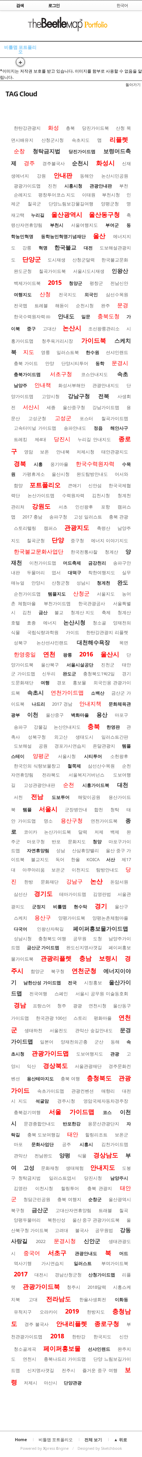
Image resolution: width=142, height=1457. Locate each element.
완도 (122, 582)
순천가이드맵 (27, 594)
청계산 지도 (82, 612)
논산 (96, 881)
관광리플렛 (56, 958)
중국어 (31, 1253)
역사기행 (23, 1263)
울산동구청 (104, 214)
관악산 (20, 1156)
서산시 (31, 407)
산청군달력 (83, 260)
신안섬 (95, 485)
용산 (102, 714)
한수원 (92, 352)
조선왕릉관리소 (104, 328)
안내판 (63, 175)
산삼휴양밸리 (85, 850)
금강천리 (97, 563)
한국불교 (65, 247)
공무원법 (104, 1230)
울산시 (110, 654)
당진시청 (93, 1178)
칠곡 (123, 1210)
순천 (68, 785)
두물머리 (36, 572)
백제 (114, 832)
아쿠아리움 (33, 870)
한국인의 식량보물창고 (37, 766)
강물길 (40, 727)
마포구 (121, 715)
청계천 (103, 583)
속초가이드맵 (50, 1091)
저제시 (30, 1383)
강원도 (41, 506)
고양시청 (51, 396)
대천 (122, 785)
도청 (97, 938)
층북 (70, 128)
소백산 (97, 693)
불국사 (82, 1230)
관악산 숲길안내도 (94, 1030)
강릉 (26, 248)
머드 (123, 1253)
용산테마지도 (40, 1078)
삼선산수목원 (101, 766)
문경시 (120, 363)
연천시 (29, 1359)
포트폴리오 (45, 485)
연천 (49, 654)
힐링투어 (70, 1188)
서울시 (48, 809)
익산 (31, 1066)
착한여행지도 (101, 572)
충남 (85, 958)
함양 (18, 485)
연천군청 (84, 970)
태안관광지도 (114, 452)
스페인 (61, 993)
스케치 (20, 918)
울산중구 (55, 715)
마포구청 (36, 841)
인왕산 (120, 271)
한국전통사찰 (84, 552)
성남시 (83, 583)
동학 (99, 363)
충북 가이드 (26, 363)
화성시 (105, 163)
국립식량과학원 (43, 632)
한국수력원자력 (95, 464)
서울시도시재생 (88, 271)
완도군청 (23, 271)
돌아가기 (133, 84)
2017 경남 (62, 704)
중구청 (77, 540)
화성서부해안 (71, 385)
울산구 (121, 906)
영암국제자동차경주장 (105, 1101)
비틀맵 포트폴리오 (20, 49)
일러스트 (83, 1263)
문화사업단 (42, 1144)
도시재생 (56, 260)
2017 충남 (32, 517)
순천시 (80, 163)
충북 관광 (118, 517)
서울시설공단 (80, 665)
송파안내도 (75, 428)
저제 (98, 832)
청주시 (73, 1287)
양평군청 (110, 204)
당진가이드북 (95, 128)
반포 (56, 841)
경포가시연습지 (70, 746)
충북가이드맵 (27, 374)
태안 (72, 1134)
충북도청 (109, 316)
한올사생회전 (92, 1299)
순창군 (95, 1199)
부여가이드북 (114, 1263)
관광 (114, 1054)
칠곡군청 (36, 540)
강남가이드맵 (105, 407)
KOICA (93, 859)
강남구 (74, 881)
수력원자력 (73, 495)
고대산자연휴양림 (73, 1210)
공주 (66, 1144)
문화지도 (77, 841)
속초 (122, 374)
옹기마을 (59, 464)
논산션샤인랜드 (52, 643)
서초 (63, 507)
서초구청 (61, 374)
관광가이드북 (41, 1286)
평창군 (96, 283)
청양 (97, 841)
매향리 (108, 1091)
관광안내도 (86, 1253)
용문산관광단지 (103, 1124)
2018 (57, 1336)
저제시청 (85, 452)
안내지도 (102, 1167)
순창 (19, 151)
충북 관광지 (99, 1188)
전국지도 (68, 294)
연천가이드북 (104, 821)
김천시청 (101, 495)
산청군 (81, 593)
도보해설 (23, 746)
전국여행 (38, 993)
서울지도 (106, 594)
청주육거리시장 (57, 341)
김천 (26, 612)
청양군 (75, 283)
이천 (32, 714)
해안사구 (119, 428)
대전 (88, 248)
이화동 (121, 1299)
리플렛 (119, 139)
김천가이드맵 (114, 1144)
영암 (28, 452)
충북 (94, 726)
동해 (115, 1042)
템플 (27, 809)
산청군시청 (52, 140)
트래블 (105, 1210)
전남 (37, 796)
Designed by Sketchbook (100, 1448)
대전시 (41, 1275)
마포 (18, 1144)
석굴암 (42, 1101)
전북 (103, 396)
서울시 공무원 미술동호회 (101, 993)
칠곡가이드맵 (114, 418)
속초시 (35, 692)
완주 (105, 305)
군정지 (38, 906)
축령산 (103, 528)
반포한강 (72, 1124)
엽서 (56, 572)
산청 (45, 294)
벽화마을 (80, 715)
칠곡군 (34, 204)
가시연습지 (52, 1263)
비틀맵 (60, 906)
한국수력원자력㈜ (32, 316)
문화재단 (50, 882)
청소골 (99, 623)
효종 (31, 623)
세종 (51, 407)
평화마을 (103, 1018)
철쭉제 (74, 766)
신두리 (48, 674)
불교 (58, 612)
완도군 (69, 674)
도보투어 (61, 797)
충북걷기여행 (27, 1112)
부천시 (56, 225)
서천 (18, 797)
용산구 (42, 917)
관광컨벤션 (82, 1091)
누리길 (37, 215)
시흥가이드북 (95, 785)
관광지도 (76, 527)
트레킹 (20, 439)
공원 (43, 746)
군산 (98, 1042)
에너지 (50, 623)
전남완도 (43, 1156)
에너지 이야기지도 (109, 540)
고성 (28, 1167)
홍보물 (79, 682)
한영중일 (25, 654)
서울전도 (59, 1030)
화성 (53, 127)
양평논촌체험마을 (110, 918)
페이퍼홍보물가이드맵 (100, 928)
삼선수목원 (117, 294)
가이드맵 (82, 1111)
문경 (122, 305)
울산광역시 (66, 214)
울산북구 (50, 665)
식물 (82, 1156)
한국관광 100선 (51, 1018)
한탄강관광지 (27, 128)
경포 (61, 682)
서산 (110, 859)
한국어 (122, 5)
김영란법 (102, 894)
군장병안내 (76, 809)
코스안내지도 (94, 374)
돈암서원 (119, 882)
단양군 (31, 259)
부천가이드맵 (57, 603)
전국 (72, 982)
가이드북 (93, 340)
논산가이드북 (57, 832)
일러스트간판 (114, 737)
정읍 (98, 428)
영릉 (45, 352)
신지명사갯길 (40, 1370)
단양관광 (73, 1383)
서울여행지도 (84, 225)
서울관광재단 (88, 1066)
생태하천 (33, 1030)
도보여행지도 (89, 1054)
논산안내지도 (67, 727)
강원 (41, 176)
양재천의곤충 (74, 1042)
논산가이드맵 (41, 495)
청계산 (111, 552)
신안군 (92, 1241)
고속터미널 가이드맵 (35, 428)
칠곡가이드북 (52, 271)
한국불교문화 (114, 260)
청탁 (114, 809)
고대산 (49, 328)
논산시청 (74, 622)
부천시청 (111, 195)
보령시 (108, 958)
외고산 (61, 737)
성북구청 (37, 737)
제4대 (40, 439)
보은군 (58, 870)
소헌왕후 (119, 756)
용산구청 (72, 820)
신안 (123, 1336)
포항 (105, 507)
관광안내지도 (105, 385)
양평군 (41, 756)
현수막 (80, 906)
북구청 (57, 971)
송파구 (20, 727)
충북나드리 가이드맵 (65, 1359)
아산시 (50, 1383)
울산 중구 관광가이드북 (96, 1220)
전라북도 (51, 775)
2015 (55, 282)
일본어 (46, 1042)
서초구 (57, 1253)
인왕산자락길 (50, 929)
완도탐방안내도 (92, 474)
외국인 (91, 294)
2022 (40, 1241)
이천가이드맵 (42, 563)
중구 (31, 328)
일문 (85, 316)
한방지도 (96, 1312)
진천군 (107, 665)
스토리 (80, 1018)
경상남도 (105, 1155)
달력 (82, 832)
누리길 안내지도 (94, 439)
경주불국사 (53, 163)
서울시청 (67, 756)
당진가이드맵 (82, 151)
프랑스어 (42, 1006)
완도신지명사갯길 (84, 947)
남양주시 (119, 1178)
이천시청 (44, 1188)
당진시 (62, 439)
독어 (59, 859)
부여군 (112, 225)
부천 (123, 186)
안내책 (42, 385)
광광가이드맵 (27, 186)
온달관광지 (104, 746)
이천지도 (81, 870)
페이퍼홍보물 (62, 1348)
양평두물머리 (27, 1220)
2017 (21, 1274)
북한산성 (56, 1220)
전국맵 (20, 305)
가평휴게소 (33, 474)
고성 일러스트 (88, 517)
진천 (52, 186)
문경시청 (65, 1241)
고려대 (61, 1230)
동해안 (86, 176)
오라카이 (49, 1312)
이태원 (88, 195)
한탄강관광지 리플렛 (107, 632)
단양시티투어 (74, 363)
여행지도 (23, 294)
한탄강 (78, 1336)
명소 (48, 821)
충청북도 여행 (52, 938)
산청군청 (61, 583)
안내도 (66, 316)
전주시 (68, 1370)
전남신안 (119, 283)
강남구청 (79, 396)
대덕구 (74, 572)
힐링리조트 (96, 1135)
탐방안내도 (107, 870)
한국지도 (102, 1336)
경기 (101, 906)
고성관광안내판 (39, 785)
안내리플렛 (71, 1323)
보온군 (121, 1135)
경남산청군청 (68, 1275)
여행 (45, 682)
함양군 (37, 971)
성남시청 (23, 938)
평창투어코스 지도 (56, 195)
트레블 (41, 305)
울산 (99, 236)
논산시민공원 (114, 176)
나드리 (38, 704)
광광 (77, 1006)
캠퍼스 (50, 528)
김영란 (20, 1188)
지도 (28, 352)
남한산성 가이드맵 (42, 982)
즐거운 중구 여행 (100, 1370)
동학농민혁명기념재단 (63, 236)
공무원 (80, 938)
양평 (64, 1155)
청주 (61, 1006)
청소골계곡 (25, 1349)
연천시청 (97, 1006)
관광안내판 (101, 186)
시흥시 (86, 1144)
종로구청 (106, 1323)
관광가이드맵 (50, 1053)
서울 (55, 1111)
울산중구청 (74, 407)
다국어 (20, 929)
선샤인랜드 (99, 1349)
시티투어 (93, 756)
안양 (49, 363)
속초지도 (81, 140)
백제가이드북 (27, 283)
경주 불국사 (36, 1324)
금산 (43, 612)
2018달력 (97, 1287)
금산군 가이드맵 (43, 947)
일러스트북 (68, 352)
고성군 (63, 418)
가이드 (72, 632)
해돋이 (62, 305)
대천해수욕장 (93, 642)
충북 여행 (70, 1078)
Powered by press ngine (44, 1448)
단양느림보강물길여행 (71, 204)
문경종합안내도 (39, 1124)
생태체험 (75, 1168)
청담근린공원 (36, 1199)
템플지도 (57, 594)
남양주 (20, 385)
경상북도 (55, 1065)
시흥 (38, 464)
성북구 (20, 643)
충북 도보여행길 (43, 1135)
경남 (20, 1005)
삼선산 (20, 894)
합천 (98, 809)
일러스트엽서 (62, 1178)
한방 (28, 882)
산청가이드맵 (101, 1275)
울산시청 (61, 474)
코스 (107, 1112)
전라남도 (58, 1299)
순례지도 (23, 195)
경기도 (43, 893)
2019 (72, 1311)
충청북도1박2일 (99, 674)
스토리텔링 (25, 528)
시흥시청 (73, 186)
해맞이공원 (89, 797)
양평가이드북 (71, 918)
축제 (106, 612)
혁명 (43, 248)
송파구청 (58, 517)
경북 (20, 463)
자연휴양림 (38, 850)
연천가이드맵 (67, 692)
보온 (44, 452)
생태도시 (84, 737)
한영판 (113, 727)
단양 (58, 540)
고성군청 (37, 418)
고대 (33, 1299)
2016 (86, 654)
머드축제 (72, 563)
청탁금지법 (46, 151)
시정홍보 (93, 982)
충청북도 (99, 1078)
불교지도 (40, 859)
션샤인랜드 (117, 352)
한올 (75, 859)
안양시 (38, 583)
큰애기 (74, 485)
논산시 (72, 328)
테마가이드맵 (72, 894)
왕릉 (67, 655)
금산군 (40, 1210)
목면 (123, 643)
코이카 (30, 832)
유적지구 (23, 1312)
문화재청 (50, 1168)
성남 (60, 850)
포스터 (86, 418)
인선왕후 (84, 507)
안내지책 (90, 703)
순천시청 (85, 305)
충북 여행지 (69, 1199)
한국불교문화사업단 (38, 551)
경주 (29, 163)
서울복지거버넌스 (86, 775)
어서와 (121, 474)
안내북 (63, 452)
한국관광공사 (91, 603)
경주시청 (66, 1101)
